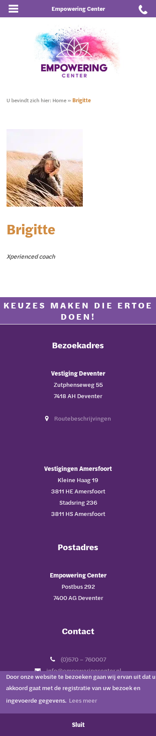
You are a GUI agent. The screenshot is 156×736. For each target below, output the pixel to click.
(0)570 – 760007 (83, 659)
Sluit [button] (78, 724)
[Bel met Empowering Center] (143, 8)
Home (59, 100)
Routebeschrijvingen (82, 418)
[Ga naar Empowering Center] (78, 51)
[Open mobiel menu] (13, 8)
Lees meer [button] (83, 700)
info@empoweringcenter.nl (83, 670)
